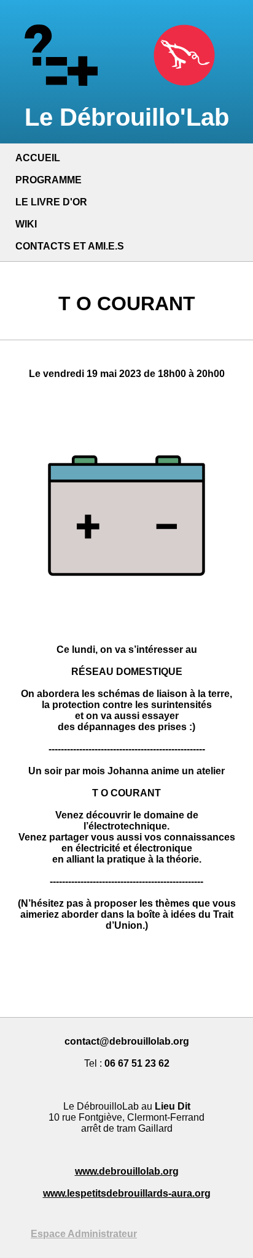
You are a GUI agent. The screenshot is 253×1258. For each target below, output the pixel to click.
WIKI (26, 224)
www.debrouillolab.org (127, 1171)
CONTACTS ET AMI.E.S (69, 246)
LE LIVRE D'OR (51, 202)
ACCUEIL (37, 158)
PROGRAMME (48, 180)
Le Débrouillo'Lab (127, 117)
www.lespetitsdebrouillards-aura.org (127, 1193)
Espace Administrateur (84, 1234)
